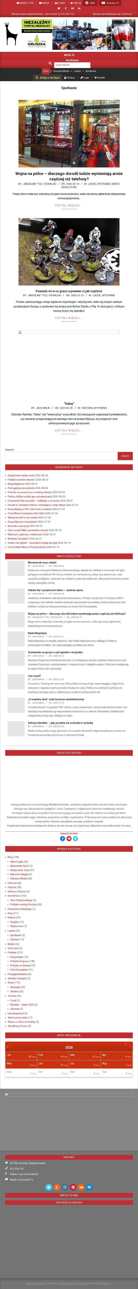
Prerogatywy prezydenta (21, 488)
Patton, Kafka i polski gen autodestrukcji (30, 496)
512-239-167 (17, 1168)
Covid (13, 1000)
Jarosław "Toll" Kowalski (39, 183)
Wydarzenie (16, 926)
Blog (10, 857)
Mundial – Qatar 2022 (22, 1004)
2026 (69, 1047)
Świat (11, 982)
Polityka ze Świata (20, 965)
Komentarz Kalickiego (20, 909)
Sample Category (17, 978)
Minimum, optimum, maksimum (25, 534)
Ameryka (15, 987)
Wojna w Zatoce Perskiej (21, 1021)
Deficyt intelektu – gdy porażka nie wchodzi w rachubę (60, 722)
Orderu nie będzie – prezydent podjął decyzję (32, 542)
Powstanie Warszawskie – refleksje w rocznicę (34, 500)
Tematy (12, 995)
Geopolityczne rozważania (22, 521)
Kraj (10, 913)
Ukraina (14, 991)
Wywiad (14, 939)
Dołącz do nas (69, 833)
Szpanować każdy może (21, 475)
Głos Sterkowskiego (21, 900)
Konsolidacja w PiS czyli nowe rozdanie (29, 509)
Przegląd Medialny (18, 974)
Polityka (12, 952)
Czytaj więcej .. (69, 205)
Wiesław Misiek (18, 878)
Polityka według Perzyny (23, 904)
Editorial (12, 883)
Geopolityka (16, 957)
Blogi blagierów (16, 483)
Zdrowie (14, 1008)
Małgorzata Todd (19, 870)
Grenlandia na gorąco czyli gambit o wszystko (55, 652)
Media (11, 944)
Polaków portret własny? (21, 479)
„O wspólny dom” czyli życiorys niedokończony (56, 699)
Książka (14, 922)
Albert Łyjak (16, 861)
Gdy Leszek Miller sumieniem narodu (28, 530)
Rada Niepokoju (37, 633)
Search (9, 449)
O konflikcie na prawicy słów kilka (26, 513)
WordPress (106, 1283)
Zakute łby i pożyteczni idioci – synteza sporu (55, 590)
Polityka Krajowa (19, 961)
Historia (87, 407)
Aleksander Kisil (19, 865)
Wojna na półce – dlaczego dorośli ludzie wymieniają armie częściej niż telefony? (77, 613)
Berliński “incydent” (18, 538)
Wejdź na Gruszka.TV (21, 1179)
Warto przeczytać (17, 1017)
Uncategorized (16, 1013)
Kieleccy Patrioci (17, 891)
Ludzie (92, 183)
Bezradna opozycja (18, 526)
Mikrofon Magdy (19, 874)
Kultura (11, 917)
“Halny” (69, 403)
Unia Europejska (19, 969)
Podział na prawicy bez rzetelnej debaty (29, 492)
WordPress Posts (17, 1026)
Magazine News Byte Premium (75, 1283)
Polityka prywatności (36, 1283)
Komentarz (14, 895)
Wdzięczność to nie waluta (23, 517)
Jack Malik (43, 407)
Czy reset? (34, 675)
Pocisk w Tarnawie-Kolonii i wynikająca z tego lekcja (36, 504)
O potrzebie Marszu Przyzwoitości (27, 547)
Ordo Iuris (13, 948)
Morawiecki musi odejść (42, 562)
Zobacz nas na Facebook (24, 1174)
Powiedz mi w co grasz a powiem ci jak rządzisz (69, 291)
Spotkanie (103, 183)
